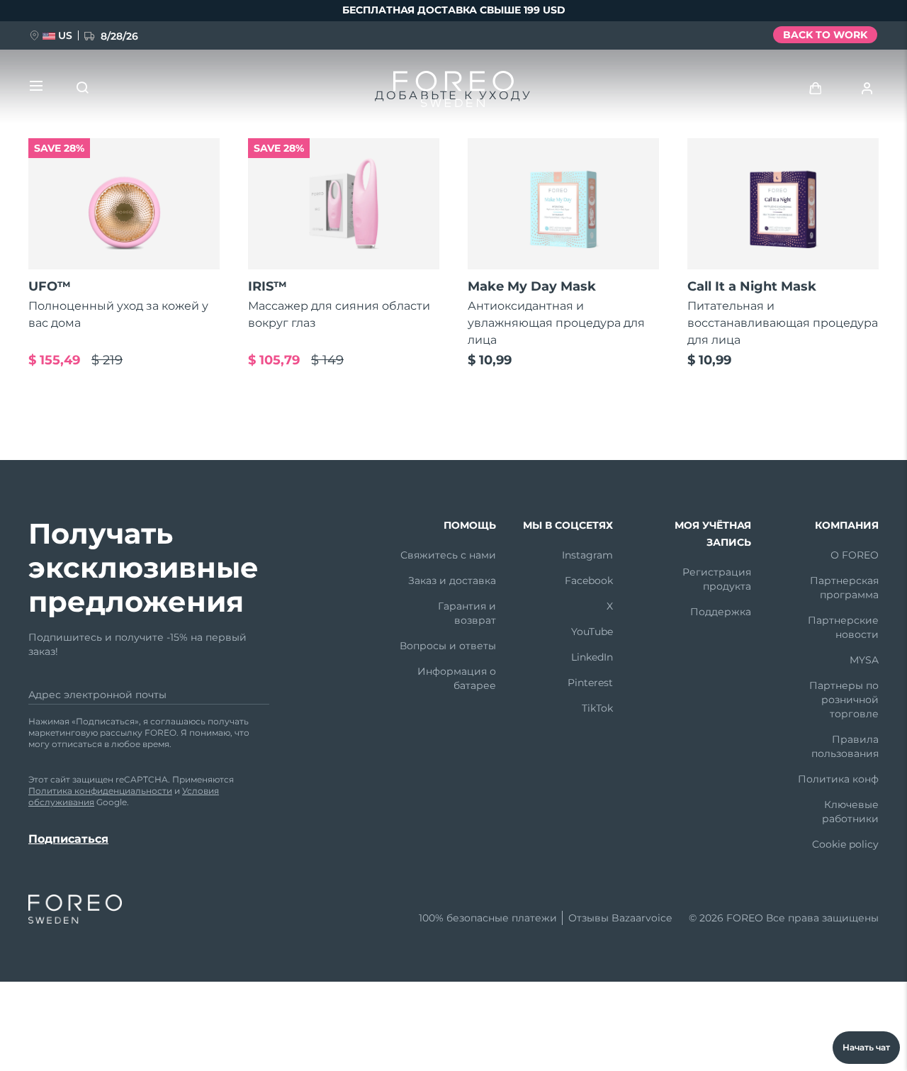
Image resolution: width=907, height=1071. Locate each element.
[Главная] (453, 92)
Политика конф (838, 779)
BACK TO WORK (825, 34)
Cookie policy (845, 844)
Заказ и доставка (452, 580)
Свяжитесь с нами (448, 555)
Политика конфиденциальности (100, 790)
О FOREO (854, 555)
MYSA (864, 660)
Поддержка (720, 611)
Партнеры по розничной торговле (844, 699)
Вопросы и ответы (448, 645)
